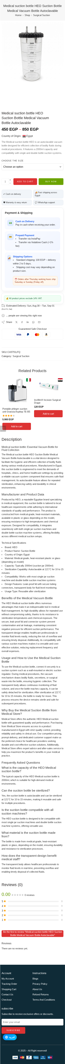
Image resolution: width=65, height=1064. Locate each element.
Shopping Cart (9, 989)
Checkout (7, 1000)
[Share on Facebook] (22, 322)
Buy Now (51, 181)
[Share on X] (16, 322)
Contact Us (7, 994)
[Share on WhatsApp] (33, 322)
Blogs (35, 978)
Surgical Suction (41, 15)
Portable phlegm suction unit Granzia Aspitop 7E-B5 (16, 410)
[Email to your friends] (39, 322)
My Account (8, 978)
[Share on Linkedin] (27, 322)
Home (18, 15)
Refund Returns (40, 994)
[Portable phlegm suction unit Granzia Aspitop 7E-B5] (16, 391)
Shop (27, 15)
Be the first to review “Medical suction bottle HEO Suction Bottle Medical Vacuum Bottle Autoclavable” (32, 933)
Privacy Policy (39, 984)
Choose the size (13, 161)
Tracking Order (9, 984)
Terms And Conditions (43, 1000)
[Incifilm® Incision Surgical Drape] (48, 386)
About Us (37, 989)
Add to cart (25, 181)
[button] (16, 426)
